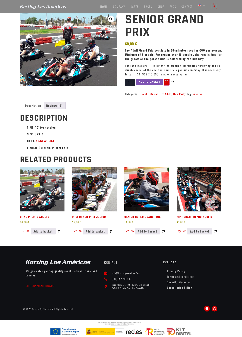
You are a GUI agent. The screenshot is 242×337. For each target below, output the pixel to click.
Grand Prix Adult (160, 94)
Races (148, 6)
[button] (201, 5)
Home (104, 6)
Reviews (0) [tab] (54, 105)
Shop (161, 6)
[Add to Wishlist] (166, 82)
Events (144, 94)
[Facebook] (207, 308)
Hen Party (179, 94)
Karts (135, 6)
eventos (197, 94)
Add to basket (149, 82)
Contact (187, 6)
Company (119, 6)
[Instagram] (214, 308)
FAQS (173, 6)
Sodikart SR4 (45, 141)
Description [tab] (33, 105)
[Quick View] (28, 231)
